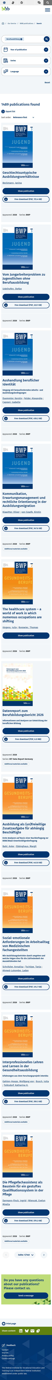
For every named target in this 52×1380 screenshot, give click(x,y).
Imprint (5, 1353)
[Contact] (39, 2)
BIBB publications (26, 23)
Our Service (12, 23)
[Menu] (47, 10)
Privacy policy (8, 1355)
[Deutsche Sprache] (4, 2)
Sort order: (6, 117)
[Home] (6, 8)
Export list (10, 111)
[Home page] (3, 23)
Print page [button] (11, 1323)
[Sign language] (13, 2)
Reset (47, 82)
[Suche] (47, 2)
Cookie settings (8, 1358)
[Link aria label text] (47, 39)
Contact (5, 1350)
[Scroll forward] (44, 1255)
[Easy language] (21, 2)
